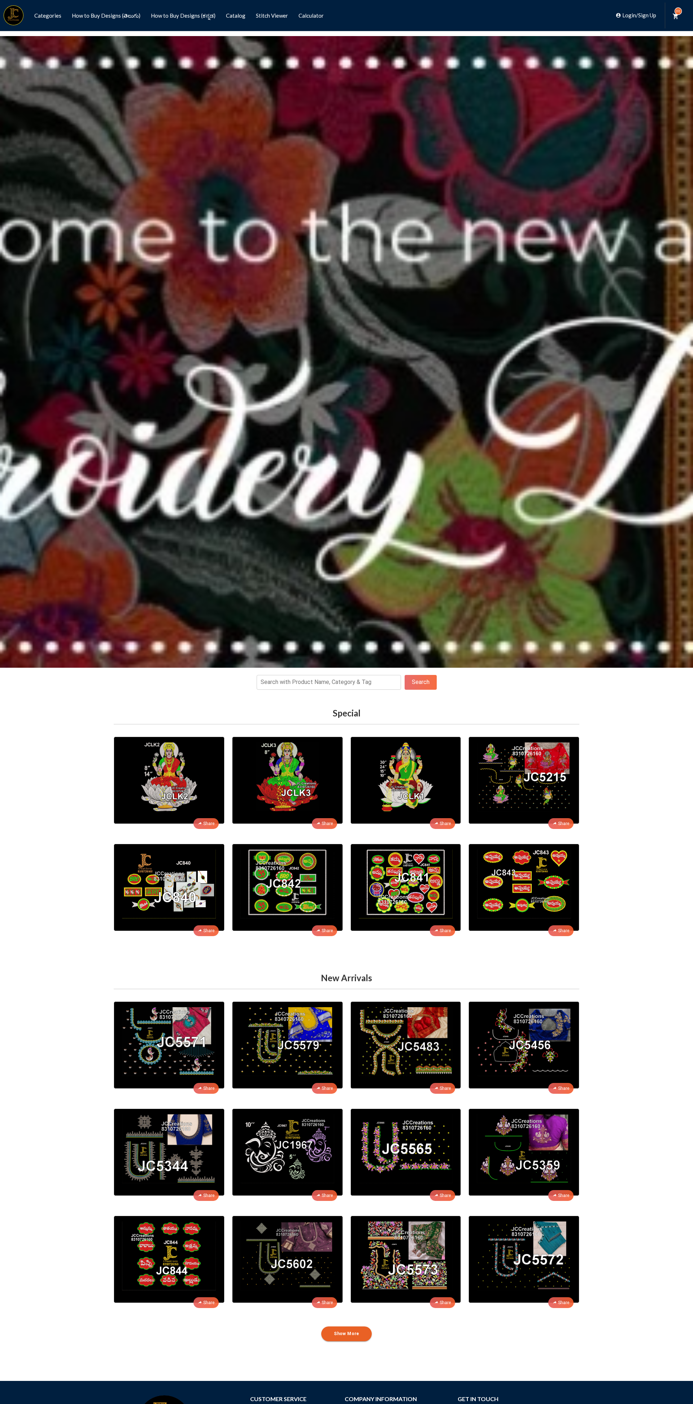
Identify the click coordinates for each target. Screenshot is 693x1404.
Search (421, 682)
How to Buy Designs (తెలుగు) (106, 15)
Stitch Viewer (272, 15)
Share (208, 823)
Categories (47, 15)
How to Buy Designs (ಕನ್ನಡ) (183, 15)
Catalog (235, 15)
